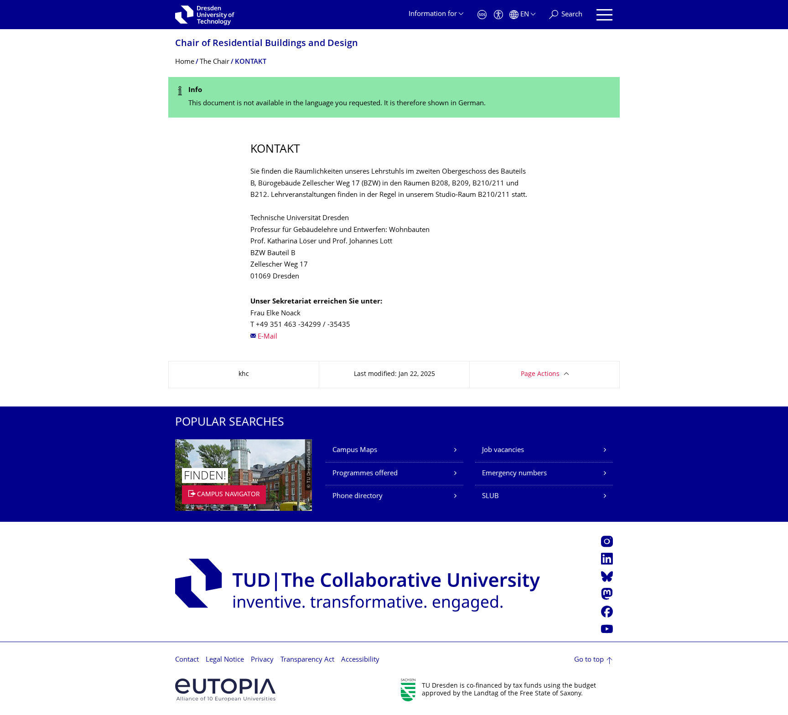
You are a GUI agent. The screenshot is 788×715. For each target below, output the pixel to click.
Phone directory (357, 496)
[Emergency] (482, 14)
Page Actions (540, 374)
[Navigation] (604, 14)
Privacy (262, 660)
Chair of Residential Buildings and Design (266, 44)
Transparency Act (307, 660)
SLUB (490, 496)
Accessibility (360, 660)
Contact (187, 660)
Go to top (589, 660)
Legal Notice (225, 660)
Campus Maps (354, 450)
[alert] (394, 97)
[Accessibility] (498, 14)
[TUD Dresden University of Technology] (204, 14)
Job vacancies (503, 450)
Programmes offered (365, 473)
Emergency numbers (514, 473)
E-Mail (267, 337)
